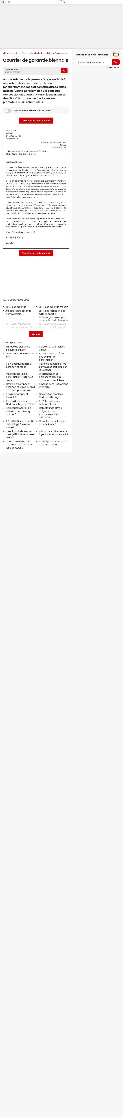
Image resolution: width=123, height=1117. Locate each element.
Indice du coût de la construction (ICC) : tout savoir (19, 377)
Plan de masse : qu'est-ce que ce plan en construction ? (53, 356)
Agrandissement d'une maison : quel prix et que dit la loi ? (19, 411)
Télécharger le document (36, 120)
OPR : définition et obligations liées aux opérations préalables (51, 377)
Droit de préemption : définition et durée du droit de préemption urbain (20, 387)
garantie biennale (28, 154)
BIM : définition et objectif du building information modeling (19, 424)
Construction (60, 53)
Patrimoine (14, 53)
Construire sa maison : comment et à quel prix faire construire (19, 444)
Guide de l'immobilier (41, 53)
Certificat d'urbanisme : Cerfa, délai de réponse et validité (20, 434)
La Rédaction (11, 70)
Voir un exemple (113, 67)
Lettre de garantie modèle (53, 307)
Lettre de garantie (16, 307)
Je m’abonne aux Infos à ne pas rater (32, 111)
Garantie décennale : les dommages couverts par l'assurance (53, 366)
